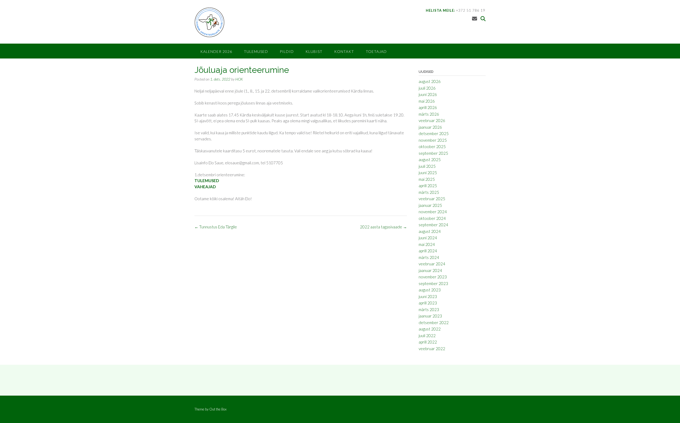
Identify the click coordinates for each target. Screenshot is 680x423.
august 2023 (430, 289)
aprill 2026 (428, 107)
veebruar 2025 (432, 198)
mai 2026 (427, 101)
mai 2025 (427, 179)
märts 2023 (429, 309)
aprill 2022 (428, 342)
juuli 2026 (427, 88)
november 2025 (433, 140)
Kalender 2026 (216, 51)
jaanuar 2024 (430, 270)
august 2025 (430, 159)
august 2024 (430, 231)
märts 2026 (429, 114)
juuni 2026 (428, 94)
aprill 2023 (428, 302)
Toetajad (376, 51)
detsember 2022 (434, 322)
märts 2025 (429, 192)
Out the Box (218, 409)
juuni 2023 (428, 296)
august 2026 (430, 81)
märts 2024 (429, 257)
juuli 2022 (427, 335)
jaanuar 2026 (430, 127)
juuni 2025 (428, 172)
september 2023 (433, 283)
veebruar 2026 (432, 120)
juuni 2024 (428, 237)
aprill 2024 (428, 250)
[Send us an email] (474, 18)
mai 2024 (427, 244)
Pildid (287, 51)
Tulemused (256, 51)
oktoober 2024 (432, 218)
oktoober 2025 (432, 146)
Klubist (313, 51)
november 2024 (433, 211)
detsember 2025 (434, 133)
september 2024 (433, 224)
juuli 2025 (427, 166)
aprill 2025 (428, 185)
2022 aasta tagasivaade (383, 226)
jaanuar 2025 (430, 205)
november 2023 (433, 276)
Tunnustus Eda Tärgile (215, 226)
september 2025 (433, 153)
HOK (239, 79)
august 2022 (430, 328)
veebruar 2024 (432, 263)
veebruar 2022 (432, 348)
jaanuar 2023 (430, 315)
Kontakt (344, 51)
